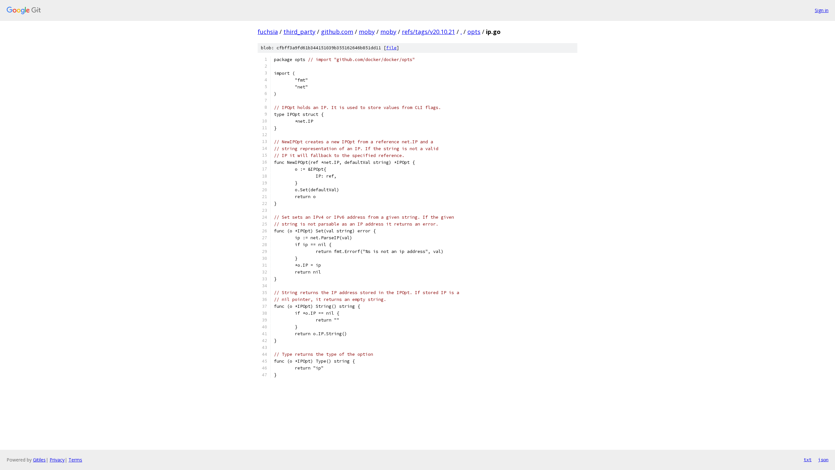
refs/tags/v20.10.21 (428, 32)
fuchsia (268, 32)
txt (808, 459)
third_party (299, 32)
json (823, 459)
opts (473, 32)
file (391, 48)
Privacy (57, 460)
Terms (75, 460)
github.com (337, 32)
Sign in (821, 10)
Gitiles (39, 460)
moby (367, 32)
